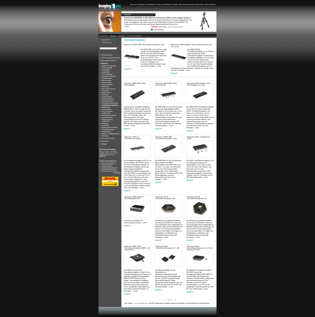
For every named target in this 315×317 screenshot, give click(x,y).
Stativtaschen (106, 132)
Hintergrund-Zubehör (109, 115)
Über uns (133, 4)
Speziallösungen (107, 101)
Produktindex (141, 4)
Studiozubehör (107, 97)
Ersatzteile (105, 125)
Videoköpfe (106, 70)
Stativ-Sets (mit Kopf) (109, 66)
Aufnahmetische (107, 117)
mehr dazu (117, 173)
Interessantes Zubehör (108, 60)
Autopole (105, 123)
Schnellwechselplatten (110, 105)
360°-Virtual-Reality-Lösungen (109, 89)
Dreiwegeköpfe (107, 68)
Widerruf (103, 156)
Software (104, 144)
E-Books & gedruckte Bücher (110, 58)
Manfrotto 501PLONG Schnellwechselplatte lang (144, 45)
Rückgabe (175, 4)
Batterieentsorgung (188, 4)
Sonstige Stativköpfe (109, 76)
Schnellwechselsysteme (110, 103)
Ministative (105, 87)
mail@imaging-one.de (107, 154)
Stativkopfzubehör (108, 99)
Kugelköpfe (106, 72)
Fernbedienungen (108, 129)
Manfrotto (104, 63)
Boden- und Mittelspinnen (110, 134)
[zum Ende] (175, 299)
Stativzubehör (106, 93)
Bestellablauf (166, 4)
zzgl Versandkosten (141, 303)
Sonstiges (105, 136)
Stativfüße (105, 95)
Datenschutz (199, 4)
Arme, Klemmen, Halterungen (107, 112)
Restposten (105, 141)
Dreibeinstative (107, 78)
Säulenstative (106, 80)
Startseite (113, 36)
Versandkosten (150, 4)
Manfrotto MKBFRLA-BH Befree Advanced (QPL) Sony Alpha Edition (157, 18)
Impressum (212, 4)
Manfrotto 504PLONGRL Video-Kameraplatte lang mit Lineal (191, 46)
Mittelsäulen (106, 107)
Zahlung (159, 4)
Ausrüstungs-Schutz (107, 138)
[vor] (173, 299)
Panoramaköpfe (107, 74)
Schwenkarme (107, 109)
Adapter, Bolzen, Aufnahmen (107, 120)
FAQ (180, 4)
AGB (206, 4)
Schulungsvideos (106, 55)
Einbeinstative (107, 82)
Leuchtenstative (107, 85)
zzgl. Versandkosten (175, 27)
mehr (127, 26)
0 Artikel (109, 40)
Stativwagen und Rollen (110, 127)
